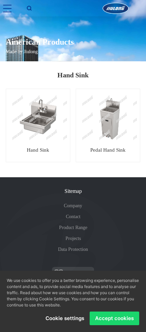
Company (73, 205)
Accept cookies (114, 318)
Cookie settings (64, 318)
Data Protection (73, 249)
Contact (73, 216)
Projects (73, 238)
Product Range (73, 227)
